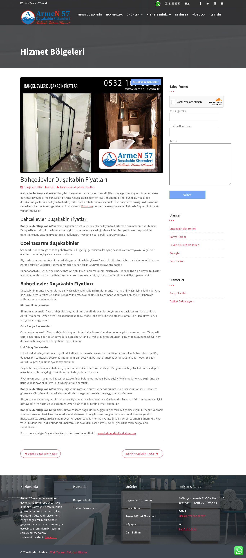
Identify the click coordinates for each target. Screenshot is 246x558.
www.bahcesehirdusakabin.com (117, 433)
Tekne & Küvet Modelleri (184, 245)
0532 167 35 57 (172, 3)
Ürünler (133, 14)
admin (50, 187)
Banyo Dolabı (177, 237)
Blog (187, 3)
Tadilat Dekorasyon (181, 301)
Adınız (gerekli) (177, 111)
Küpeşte (174, 253)
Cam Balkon (176, 261)
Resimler (181, 14)
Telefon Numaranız (180, 126)
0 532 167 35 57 (187, 529)
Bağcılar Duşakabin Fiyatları (42, 453)
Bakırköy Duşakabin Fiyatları (140, 453)
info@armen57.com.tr (192, 515)
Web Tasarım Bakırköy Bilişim (68, 552)
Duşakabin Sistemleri (146, 82)
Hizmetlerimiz (157, 14)
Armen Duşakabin (89, 14)
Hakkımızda (114, 14)
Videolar (198, 14)
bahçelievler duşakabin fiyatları (77, 187)
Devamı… (51, 537)
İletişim (215, 14)
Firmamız (87, 206)
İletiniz (173, 141)
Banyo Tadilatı (178, 293)
